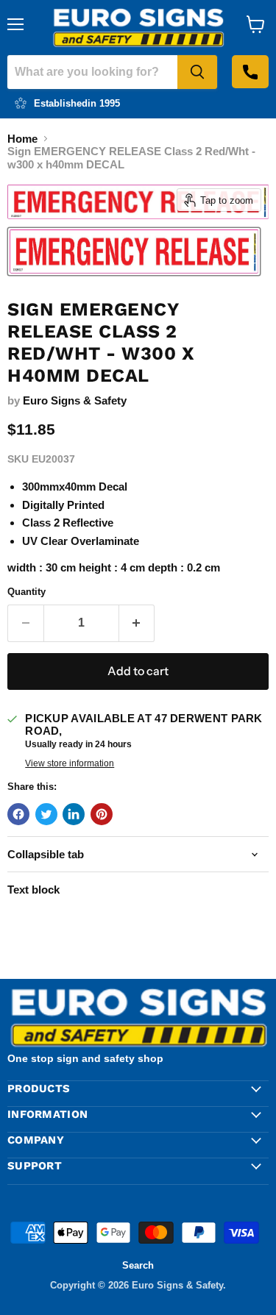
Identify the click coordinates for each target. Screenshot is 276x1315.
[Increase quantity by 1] (137, 623)
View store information (69, 763)
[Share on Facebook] (18, 814)
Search (138, 1265)
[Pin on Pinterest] (102, 814)
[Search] (197, 72)
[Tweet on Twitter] (46, 814)
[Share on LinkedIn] (74, 814)
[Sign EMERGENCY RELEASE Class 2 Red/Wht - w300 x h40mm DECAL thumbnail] (134, 251)
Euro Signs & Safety (75, 400)
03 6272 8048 (250, 71)
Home (22, 138)
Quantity (26, 591)
